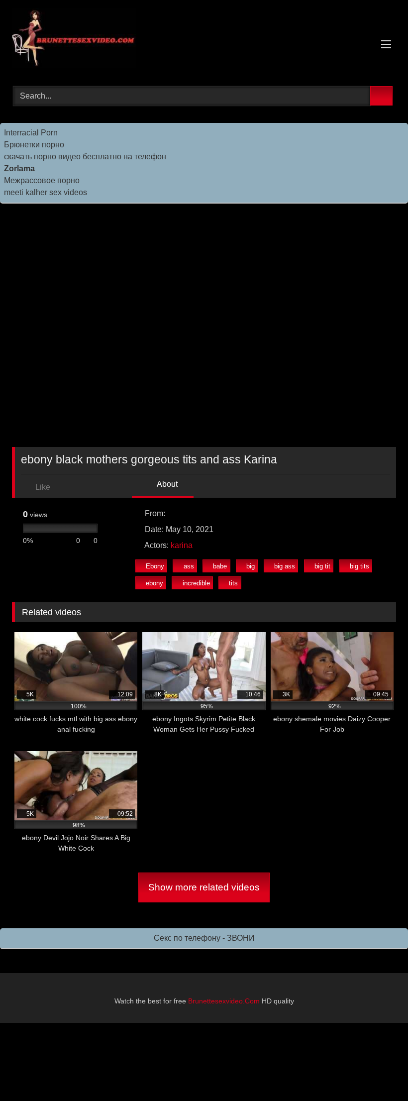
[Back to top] (378, 1071)
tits (233, 583)
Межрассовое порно (42, 180)
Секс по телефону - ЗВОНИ (204, 938)
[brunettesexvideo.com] (204, 39)
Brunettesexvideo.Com (224, 1001)
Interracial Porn (31, 132)
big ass (284, 566)
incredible (196, 583)
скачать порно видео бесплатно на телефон (85, 156)
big (250, 566)
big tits (359, 566)
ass (189, 566)
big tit (322, 566)
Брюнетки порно (34, 144)
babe (220, 566)
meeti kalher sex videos (45, 192)
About (166, 484)
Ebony (155, 566)
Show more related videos (204, 887)
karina (182, 545)
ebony (154, 583)
